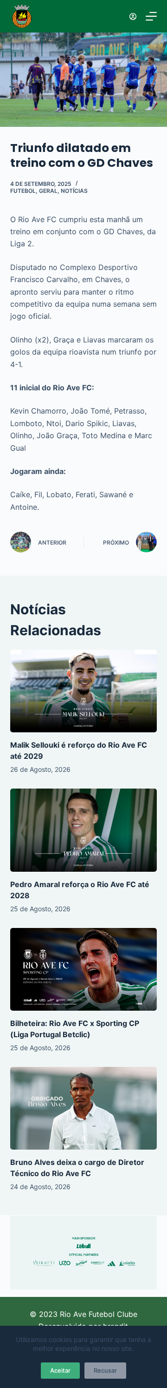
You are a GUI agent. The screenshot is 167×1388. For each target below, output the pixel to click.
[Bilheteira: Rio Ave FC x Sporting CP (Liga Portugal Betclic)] (83, 969)
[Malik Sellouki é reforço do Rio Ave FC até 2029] (83, 691)
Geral (48, 190)
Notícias (74, 190)
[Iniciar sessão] (132, 16)
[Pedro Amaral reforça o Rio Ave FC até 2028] (83, 830)
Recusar (105, 1370)
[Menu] (151, 16)
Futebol (23, 190)
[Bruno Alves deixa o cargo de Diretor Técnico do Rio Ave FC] (83, 1108)
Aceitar (60, 1370)
